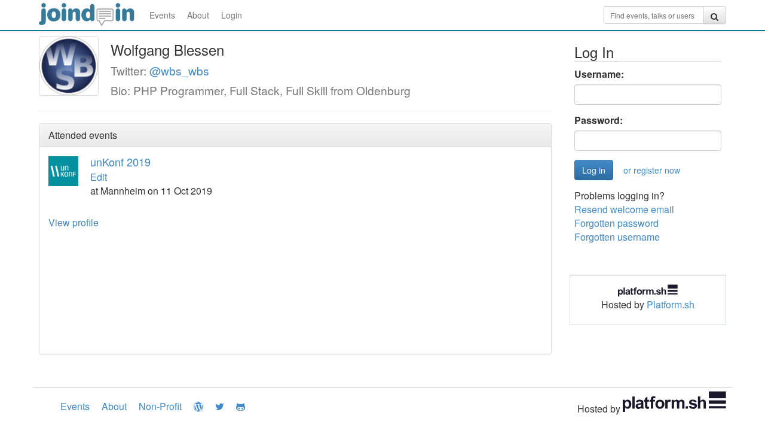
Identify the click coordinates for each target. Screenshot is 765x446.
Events (162, 15)
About (198, 15)
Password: (598, 120)
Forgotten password (616, 223)
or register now (651, 170)
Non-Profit (160, 406)
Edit (98, 177)
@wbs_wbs (179, 70)
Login (231, 15)
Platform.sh (670, 304)
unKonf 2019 (120, 161)
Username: (599, 74)
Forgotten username (617, 237)
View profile (73, 222)
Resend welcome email (624, 209)
